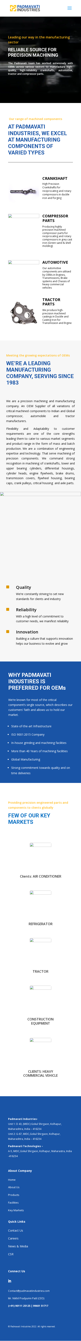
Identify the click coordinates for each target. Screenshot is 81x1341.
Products (13, 1195)
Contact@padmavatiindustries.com (29, 1291)
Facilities (13, 1202)
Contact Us (15, 1230)
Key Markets (16, 1210)
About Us (14, 1187)
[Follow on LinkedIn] (9, 1281)
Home (12, 1180)
